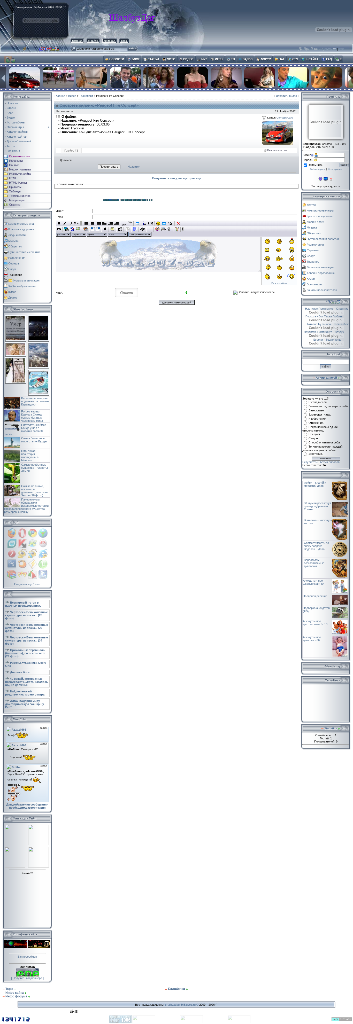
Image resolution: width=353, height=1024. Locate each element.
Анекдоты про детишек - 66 (312, 639)
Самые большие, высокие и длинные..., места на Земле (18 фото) (34, 490)
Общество (15, 246)
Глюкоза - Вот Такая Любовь (323, 316)
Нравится (134, 166)
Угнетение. (316, 453)
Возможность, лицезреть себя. (329, 406)
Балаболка (176, 989)
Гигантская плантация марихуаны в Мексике (30, 455)
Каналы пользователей (322, 290)
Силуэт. (314, 438)
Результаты (310, 462)
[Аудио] (169, 229)
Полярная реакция (315, 596)
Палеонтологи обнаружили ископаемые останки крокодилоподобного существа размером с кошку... (26, 505)
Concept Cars (285, 117)
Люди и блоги (17, 235)
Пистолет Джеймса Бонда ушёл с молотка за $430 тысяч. (25, 429)
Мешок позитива (20, 169)
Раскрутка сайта (20, 173)
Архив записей (326, 377)
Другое (12, 297)
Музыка (13, 240)
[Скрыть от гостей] (151, 223)
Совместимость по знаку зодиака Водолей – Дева (316, 546)
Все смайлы (279, 283)
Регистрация (335, 169)
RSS (341, 49)
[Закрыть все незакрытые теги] (178, 223)
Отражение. (316, 422)
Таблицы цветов (19, 195)
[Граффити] (177, 229)
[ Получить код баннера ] (27, 978)
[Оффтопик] (120, 229)
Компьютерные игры (21, 223)
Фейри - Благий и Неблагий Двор (315, 484)
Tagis (9, 989)
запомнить (316, 164)
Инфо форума (16, 996)
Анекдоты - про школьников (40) (314, 582)
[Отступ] (110, 223)
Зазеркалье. (317, 410)
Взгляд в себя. (318, 402)
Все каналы (314, 284)
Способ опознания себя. (325, 442)
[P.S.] (59, 229)
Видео (72, 95)
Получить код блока (27, 584)
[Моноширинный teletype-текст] (142, 229)
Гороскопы (16, 160)
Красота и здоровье (21, 229)
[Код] (105, 229)
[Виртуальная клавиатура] (164, 223)
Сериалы (14, 263)
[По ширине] (105, 223)
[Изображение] (78, 229)
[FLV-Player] (163, 229)
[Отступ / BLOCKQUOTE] (116, 223)
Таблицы (15, 191)
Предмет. (315, 434)
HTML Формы (18, 182)
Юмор (12, 291)
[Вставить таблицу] (137, 223)
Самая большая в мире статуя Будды (34, 440)
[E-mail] (72, 229)
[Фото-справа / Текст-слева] (98, 229)
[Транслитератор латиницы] (170, 223)
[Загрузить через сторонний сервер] (86, 229)
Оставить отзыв (19, 156)
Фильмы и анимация (26, 280)
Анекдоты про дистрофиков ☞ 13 (315, 623)
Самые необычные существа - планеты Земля (34, 467)
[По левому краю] (87, 223)
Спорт (12, 269)
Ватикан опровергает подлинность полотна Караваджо (35, 401)
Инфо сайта (14, 993)
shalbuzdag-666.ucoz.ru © (181, 1004)
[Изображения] (277, 133)
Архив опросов (330, 462)
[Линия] (150, 229)
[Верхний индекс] (130, 223)
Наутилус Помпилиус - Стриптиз (325, 308)
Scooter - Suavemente (321, 339)
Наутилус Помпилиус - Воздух (327, 331)
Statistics (330, 728)
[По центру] (93, 223)
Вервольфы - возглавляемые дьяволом (314, 563)
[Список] (145, 223)
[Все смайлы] (158, 223)
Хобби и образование (22, 286)
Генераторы (17, 200)
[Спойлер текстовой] (128, 229)
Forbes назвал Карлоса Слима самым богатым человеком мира (32, 416)
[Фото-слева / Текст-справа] (92, 229)
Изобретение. (317, 418)
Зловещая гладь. (320, 414)
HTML (13, 178)
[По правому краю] (99, 223)
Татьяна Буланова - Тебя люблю (325, 324)
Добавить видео (286, 95)
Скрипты (14, 204)
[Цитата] (113, 229)
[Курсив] (65, 223)
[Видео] (157, 229)
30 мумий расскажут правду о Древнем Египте (317, 506)
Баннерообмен (27, 956)
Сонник (14, 165)
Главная (60, 95)
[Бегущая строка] (77, 223)
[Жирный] (59, 223)
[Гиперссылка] (66, 229)
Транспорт (15, 274)
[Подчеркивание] (71, 223)
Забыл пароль (317, 169)
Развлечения (16, 257)
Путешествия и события (24, 252)
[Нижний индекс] (124, 223)
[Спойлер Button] (135, 229)
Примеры (15, 187)
